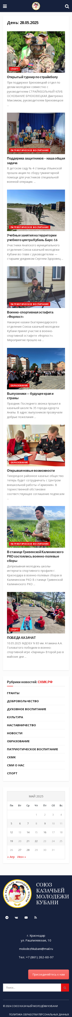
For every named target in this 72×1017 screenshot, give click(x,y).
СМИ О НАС (15, 765)
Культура (15, 717)
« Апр (11, 857)
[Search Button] (65, 988)
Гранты (13, 693)
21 (28, 841)
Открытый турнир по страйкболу (32, 77)
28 (28, 850)
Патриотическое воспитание (30, 150)
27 (19, 850)
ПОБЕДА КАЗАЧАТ (21, 637)
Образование (19, 385)
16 (44, 832)
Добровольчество (23, 701)
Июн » (21, 857)
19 (11, 841)
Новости (14, 733)
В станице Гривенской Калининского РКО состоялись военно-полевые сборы (35, 556)
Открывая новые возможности (31, 470)
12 (11, 832)
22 (36, 841)
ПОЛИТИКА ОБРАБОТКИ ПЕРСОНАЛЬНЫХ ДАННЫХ (39, 1014)
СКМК (11, 757)
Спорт (14, 69)
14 (28, 832)
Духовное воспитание (26, 709)
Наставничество (21, 725)
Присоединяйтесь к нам (48, 974)
